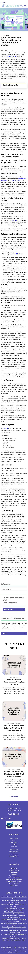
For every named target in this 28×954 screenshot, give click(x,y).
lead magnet (6, 428)
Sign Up (5, 633)
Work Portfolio (14, 872)
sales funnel (14, 220)
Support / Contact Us (14, 808)
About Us (14, 868)
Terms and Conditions (14, 877)
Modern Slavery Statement (14, 879)
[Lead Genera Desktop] (12, 5)
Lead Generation (10, 602)
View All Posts (14, 796)
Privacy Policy (14, 885)
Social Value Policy (14, 883)
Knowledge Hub (14, 870)
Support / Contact (14, 876)
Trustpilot (3, 2)
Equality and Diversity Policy (14, 881)
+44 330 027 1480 (15, 810)
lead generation (11, 56)
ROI (17, 254)
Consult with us (8, 609)
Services (14, 874)
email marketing (16, 180)
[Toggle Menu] (25, 5)
